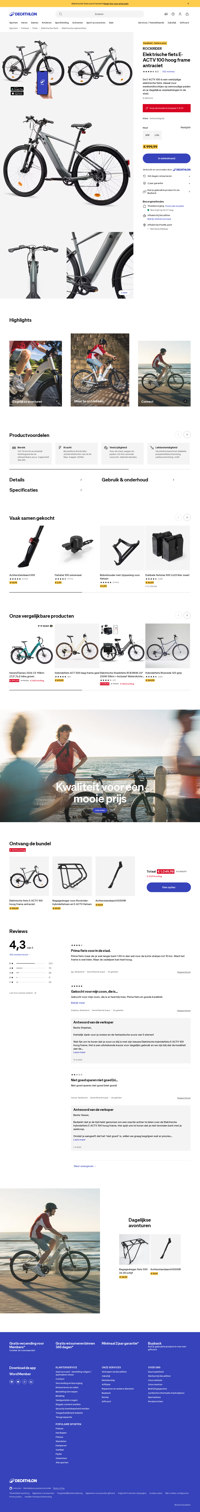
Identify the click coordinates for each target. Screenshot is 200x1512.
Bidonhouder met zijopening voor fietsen (120, 577)
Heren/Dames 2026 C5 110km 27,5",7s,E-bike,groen (27, 674)
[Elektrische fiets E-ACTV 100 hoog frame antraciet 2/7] (33, 65)
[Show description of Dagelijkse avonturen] (57, 401)
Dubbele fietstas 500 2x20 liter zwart (167, 575)
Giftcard (184, 22)
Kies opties (168, 887)
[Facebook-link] (11, 1381)
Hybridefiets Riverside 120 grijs (163, 672)
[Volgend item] (187, 434)
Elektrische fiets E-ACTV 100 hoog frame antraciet (26, 902)
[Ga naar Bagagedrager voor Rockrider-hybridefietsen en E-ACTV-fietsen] (72, 876)
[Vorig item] (178, 434)
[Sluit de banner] (188, 3)
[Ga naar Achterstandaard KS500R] (115, 876)
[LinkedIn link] (31, 1381)
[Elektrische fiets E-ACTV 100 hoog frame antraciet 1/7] (100, 65)
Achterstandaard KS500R (110, 900)
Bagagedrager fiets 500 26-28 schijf (133, 1271)
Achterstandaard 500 (22, 575)
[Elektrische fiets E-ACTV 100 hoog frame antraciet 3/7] (66, 165)
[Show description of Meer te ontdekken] (123, 400)
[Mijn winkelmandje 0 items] (187, 14)
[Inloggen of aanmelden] (180, 14)
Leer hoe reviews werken (21, 993)
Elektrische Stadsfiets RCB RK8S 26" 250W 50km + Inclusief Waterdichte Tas (122, 674)
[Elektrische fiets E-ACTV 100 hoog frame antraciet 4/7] (33, 265)
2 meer (124, 293)
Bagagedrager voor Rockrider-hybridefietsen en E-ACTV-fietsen (72, 902)
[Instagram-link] (24, 1381)
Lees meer (100, 810)
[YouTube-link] (18, 1381)
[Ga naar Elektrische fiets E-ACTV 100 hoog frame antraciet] (29, 876)
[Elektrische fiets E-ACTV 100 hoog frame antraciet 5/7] (100, 265)
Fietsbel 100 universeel (68, 575)
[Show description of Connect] (185, 401)
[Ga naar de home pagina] (23, 14)
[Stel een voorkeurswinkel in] (166, 14)
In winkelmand (166, 158)
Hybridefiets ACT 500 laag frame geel (77, 672)
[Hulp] (173, 14)
